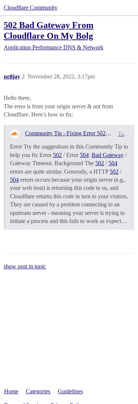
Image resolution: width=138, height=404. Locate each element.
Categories (38, 391)
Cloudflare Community (30, 7)
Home (11, 391)
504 (84, 155)
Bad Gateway (108, 155)
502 (57, 155)
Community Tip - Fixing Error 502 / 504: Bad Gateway (68, 133)
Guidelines (70, 391)
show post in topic (25, 266)
